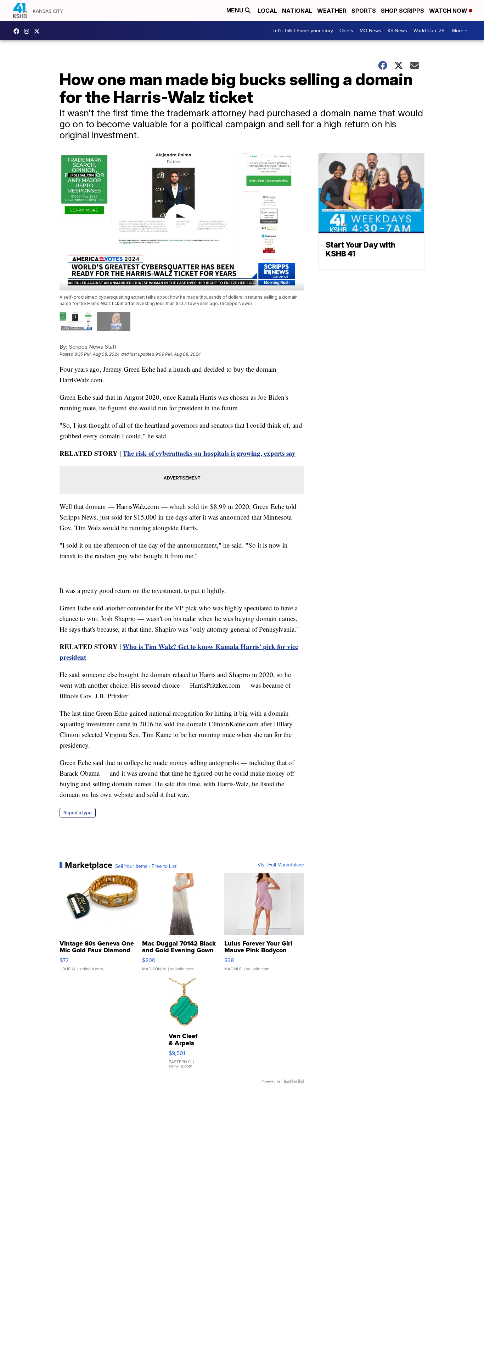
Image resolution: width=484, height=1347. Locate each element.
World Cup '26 (428, 30)
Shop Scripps (402, 10)
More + (459, 30)
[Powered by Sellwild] (293, 1081)
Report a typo (77, 812)
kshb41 (18, 31)
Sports (363, 10)
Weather (332, 10)
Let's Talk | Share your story (302, 30)
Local (267, 10)
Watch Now (449, 10)
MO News (370, 30)
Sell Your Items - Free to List (145, 866)
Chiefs (346, 30)
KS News (397, 30)
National (297, 10)
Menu (235, 10)
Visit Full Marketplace (281, 865)
